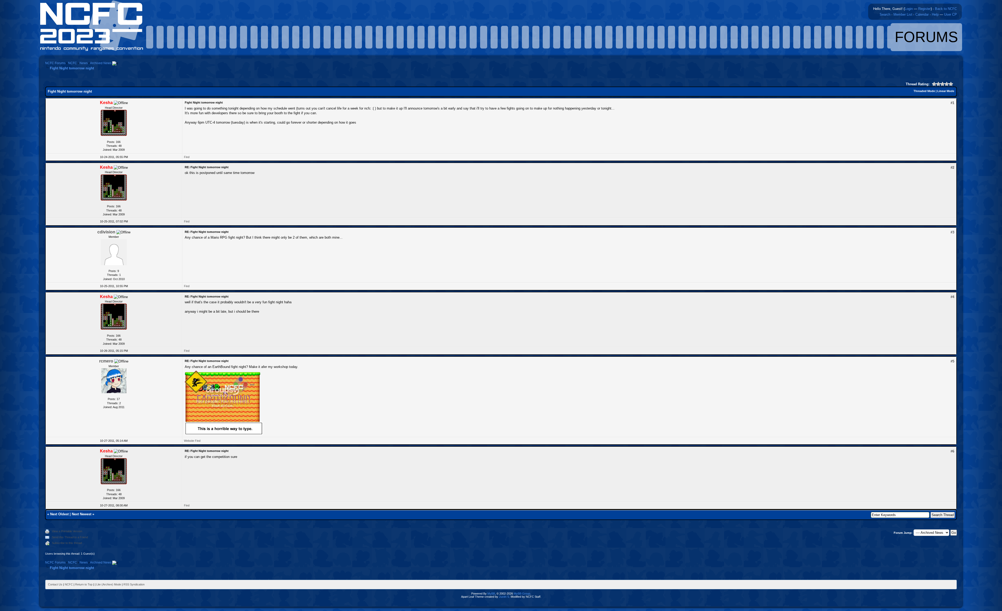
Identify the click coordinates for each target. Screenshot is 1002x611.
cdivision (106, 232)
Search (885, 14)
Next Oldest (59, 514)
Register (924, 9)
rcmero (106, 361)
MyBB (491, 593)
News (84, 63)
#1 (952, 103)
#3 (952, 232)
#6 (952, 451)
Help (935, 14)
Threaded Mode (924, 91)
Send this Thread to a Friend (70, 537)
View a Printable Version (67, 531)
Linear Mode (945, 91)
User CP (950, 14)
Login (909, 9)
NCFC (72, 63)
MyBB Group (522, 593)
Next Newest (81, 514)
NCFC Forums (55, 63)
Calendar (922, 14)
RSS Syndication (134, 584)
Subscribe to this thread (67, 543)
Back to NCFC (946, 9)
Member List (902, 14)
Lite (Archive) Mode (108, 584)
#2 (952, 168)
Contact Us (55, 584)
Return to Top (83, 584)
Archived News (100, 63)
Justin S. (504, 596)
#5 (952, 361)
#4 (952, 297)
